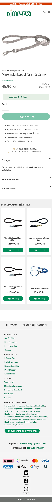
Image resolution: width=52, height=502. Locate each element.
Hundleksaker (32, 414)
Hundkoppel (9, 414)
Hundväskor (9, 422)
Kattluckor (34, 417)
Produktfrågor (10, 370)
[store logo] (19, 13)
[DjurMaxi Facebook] (26, 482)
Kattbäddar (8, 409)
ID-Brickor (20, 425)
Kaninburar (30, 406)
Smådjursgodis (10, 411)
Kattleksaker (9, 417)
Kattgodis (37, 409)
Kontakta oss (9, 374)
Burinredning (19, 406)
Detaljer (6, 160)
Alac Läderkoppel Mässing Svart (39, 239)
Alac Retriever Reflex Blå (39, 289)
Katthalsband (35, 411)
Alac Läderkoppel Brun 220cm (13, 239)
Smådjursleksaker (22, 417)
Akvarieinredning (29, 419)
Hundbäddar (40, 406)
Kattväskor (19, 422)
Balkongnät (8, 406)
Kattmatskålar (9, 425)
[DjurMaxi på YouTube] (26, 474)
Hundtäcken (17, 419)
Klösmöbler (41, 419)
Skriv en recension (7, 80)
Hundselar (43, 417)
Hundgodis (28, 409)
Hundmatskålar (30, 422)
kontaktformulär (35, 448)
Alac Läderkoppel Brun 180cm (13, 288)
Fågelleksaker (20, 414)
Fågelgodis (18, 409)
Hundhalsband (23, 411)
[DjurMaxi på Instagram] (26, 491)
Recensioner (9, 188)
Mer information (10, 179)
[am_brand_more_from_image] (13, 222)
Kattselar (7, 419)
